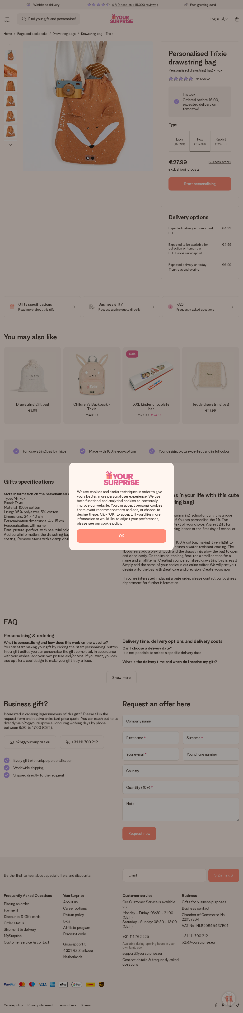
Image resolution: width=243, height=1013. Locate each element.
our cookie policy (108, 523)
